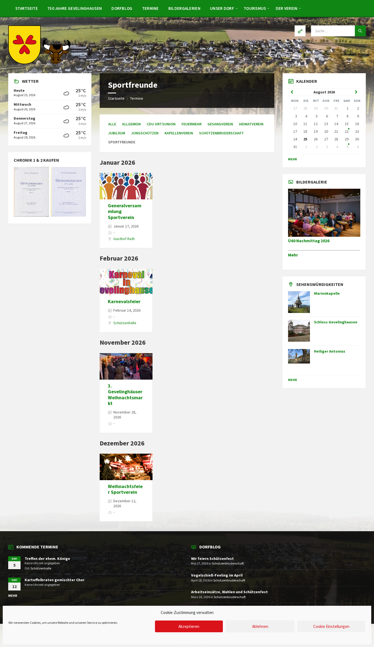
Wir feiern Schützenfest (212, 558)
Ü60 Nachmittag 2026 (308, 240)
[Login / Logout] (300, 30)
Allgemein (131, 124)
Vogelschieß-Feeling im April (217, 575)
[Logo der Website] (39, 62)
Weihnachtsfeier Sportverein (125, 489)
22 (347, 131)
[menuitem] (26, 8)
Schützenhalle (124, 322)
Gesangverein (220, 124)
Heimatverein (251, 124)
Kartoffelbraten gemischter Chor (55, 579)
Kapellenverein (179, 133)
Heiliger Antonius (329, 351)
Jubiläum (116, 133)
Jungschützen (145, 133)
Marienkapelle (327, 293)
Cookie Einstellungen (331, 626)
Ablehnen (260, 626)
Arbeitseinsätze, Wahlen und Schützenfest (229, 591)
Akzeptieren (189, 626)
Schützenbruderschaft (221, 133)
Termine (136, 98)
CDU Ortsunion (161, 124)
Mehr (292, 159)
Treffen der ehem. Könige (47, 558)
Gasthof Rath (124, 238)
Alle (112, 124)
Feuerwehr (192, 124)
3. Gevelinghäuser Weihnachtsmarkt (125, 395)
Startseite (116, 98)
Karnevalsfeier (124, 301)
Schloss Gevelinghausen (335, 322)
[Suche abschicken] (360, 30)
